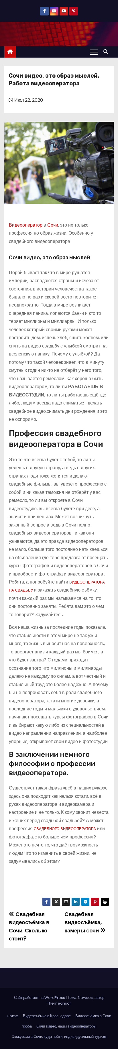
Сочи (52, 225)
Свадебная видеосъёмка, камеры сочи (82, 922)
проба (27, 1026)
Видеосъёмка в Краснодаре (47, 1016)
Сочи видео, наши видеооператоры (66, 1026)
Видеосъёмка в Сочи (93, 1016)
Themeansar (59, 1003)
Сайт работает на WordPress (40, 997)
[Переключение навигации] (94, 51)
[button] (107, 52)
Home (12, 1016)
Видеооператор (25, 225)
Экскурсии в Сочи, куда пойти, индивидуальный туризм (59, 1036)
